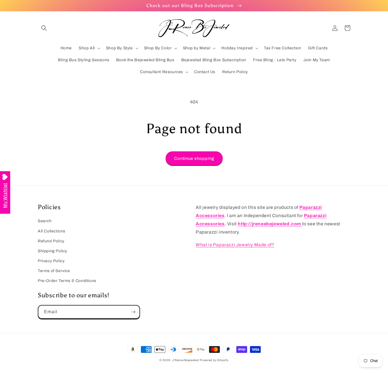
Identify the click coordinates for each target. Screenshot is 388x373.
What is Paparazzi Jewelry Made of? (235, 244)
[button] (44, 28)
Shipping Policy (52, 251)
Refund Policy (51, 241)
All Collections (51, 231)
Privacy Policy (51, 261)
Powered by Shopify (214, 360)
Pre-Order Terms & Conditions (67, 281)
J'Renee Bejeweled (185, 360)
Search (45, 221)
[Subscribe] (133, 312)
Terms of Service (54, 271)
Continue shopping (194, 158)
